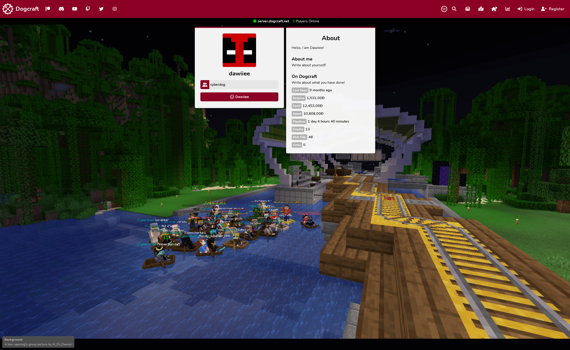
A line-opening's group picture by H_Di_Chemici (38, 344)
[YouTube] (74, 9)
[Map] (481, 9)
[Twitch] (88, 9)
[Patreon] (47, 9)
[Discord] (61, 9)
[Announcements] (467, 9)
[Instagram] (114, 9)
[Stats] (507, 9)
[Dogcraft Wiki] (444, 9)
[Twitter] (101, 9)
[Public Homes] (494, 9)
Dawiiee (242, 96)
